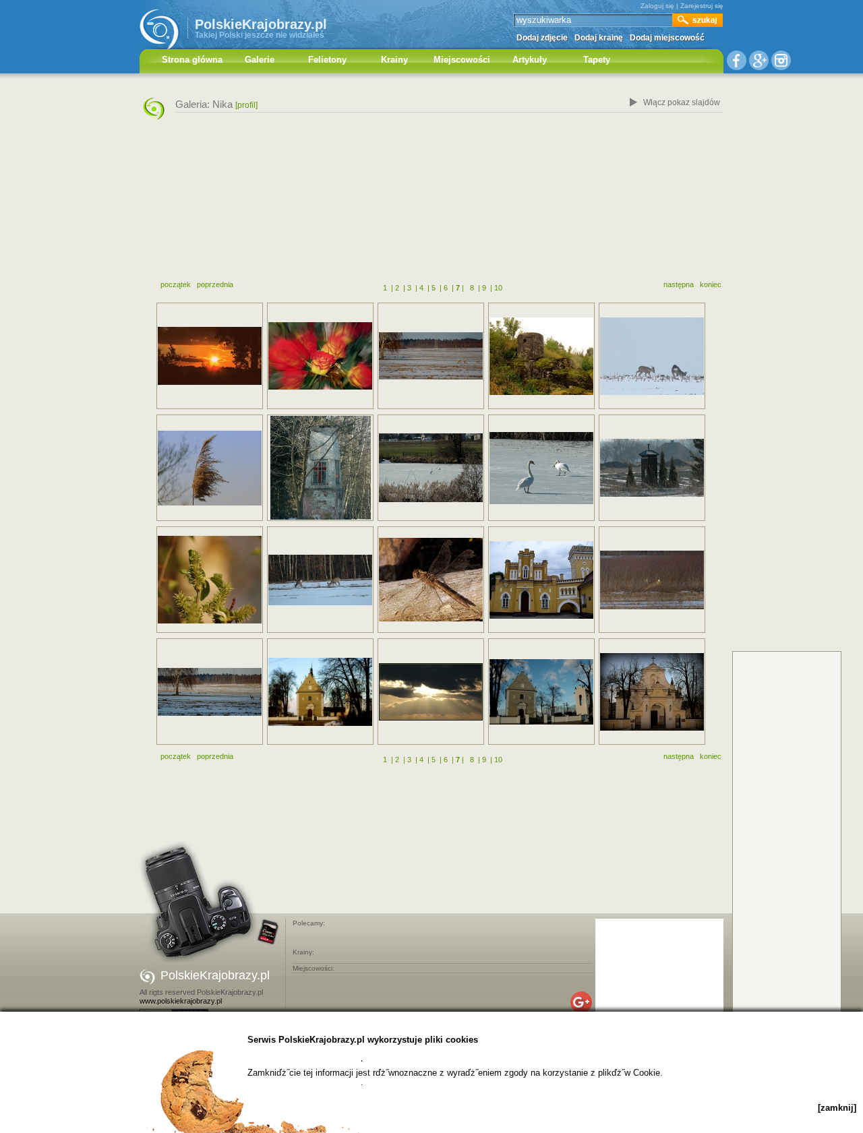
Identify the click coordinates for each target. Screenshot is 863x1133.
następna (678, 284)
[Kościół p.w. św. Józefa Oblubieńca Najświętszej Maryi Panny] (652, 692)
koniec (710, 284)
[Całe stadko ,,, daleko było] (209, 692)
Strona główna (192, 60)
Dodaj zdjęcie (542, 37)
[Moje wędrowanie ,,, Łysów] (320, 468)
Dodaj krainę (598, 37)
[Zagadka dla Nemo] (541, 356)
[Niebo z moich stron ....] (209, 356)
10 (498, 288)
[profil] (246, 105)
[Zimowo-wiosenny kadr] (430, 467)
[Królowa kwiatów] (320, 356)
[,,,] (652, 356)
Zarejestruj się (701, 5)
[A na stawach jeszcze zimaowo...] (541, 468)
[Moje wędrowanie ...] (652, 468)
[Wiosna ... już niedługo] (209, 579)
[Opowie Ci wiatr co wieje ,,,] (209, 468)
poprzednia (215, 284)
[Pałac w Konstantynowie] (541, 580)
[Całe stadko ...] (430, 355)
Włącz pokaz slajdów (681, 102)
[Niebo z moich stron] (430, 692)
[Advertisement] (431, 204)
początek (175, 284)
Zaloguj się (657, 5)
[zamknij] (837, 1108)
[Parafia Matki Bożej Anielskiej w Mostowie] (320, 692)
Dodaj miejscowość (667, 37)
